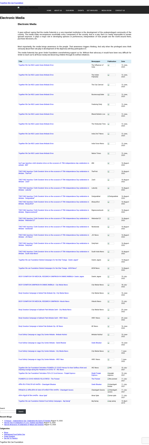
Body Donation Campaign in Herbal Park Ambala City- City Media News (44, 293)
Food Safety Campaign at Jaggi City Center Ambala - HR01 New (41, 359)
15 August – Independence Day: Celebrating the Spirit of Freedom (27, 421)
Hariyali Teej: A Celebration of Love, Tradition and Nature (24, 423)
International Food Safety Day (14, 434)
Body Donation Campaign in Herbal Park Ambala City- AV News (41, 326)
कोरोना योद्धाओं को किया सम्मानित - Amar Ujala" (33, 395)
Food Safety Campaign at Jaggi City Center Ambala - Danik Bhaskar (42, 343)
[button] (58, 10)
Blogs (6, 432)
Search (2, 408)
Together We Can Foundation (11, 3)
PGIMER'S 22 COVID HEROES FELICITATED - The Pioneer (39, 379)
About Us (58, 10)
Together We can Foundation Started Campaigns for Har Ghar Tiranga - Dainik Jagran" (48, 260)
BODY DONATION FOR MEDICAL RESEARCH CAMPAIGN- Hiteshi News (44, 301)
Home (49, 10)
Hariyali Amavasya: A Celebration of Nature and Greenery (24, 425)
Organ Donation (9, 436)
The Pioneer (96, 379)
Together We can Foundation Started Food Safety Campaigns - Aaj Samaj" (44, 401)
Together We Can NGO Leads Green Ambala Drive (36, 65)
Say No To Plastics (11, 438)
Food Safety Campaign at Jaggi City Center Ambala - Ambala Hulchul (43, 334)
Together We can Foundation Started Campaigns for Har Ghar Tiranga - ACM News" (48, 268)
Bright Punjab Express (96, 374)
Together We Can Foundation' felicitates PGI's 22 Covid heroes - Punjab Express (47, 373)
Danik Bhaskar (97, 343)
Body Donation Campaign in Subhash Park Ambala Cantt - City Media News (45, 310)
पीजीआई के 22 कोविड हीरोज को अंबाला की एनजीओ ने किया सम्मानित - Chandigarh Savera (46, 390)
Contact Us (120, 10)
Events (81, 10)
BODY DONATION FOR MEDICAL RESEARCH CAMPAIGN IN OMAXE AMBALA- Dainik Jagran (51, 276)
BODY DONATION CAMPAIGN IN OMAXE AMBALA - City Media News (43, 285)
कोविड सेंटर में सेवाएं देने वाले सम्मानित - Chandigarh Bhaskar (37, 384)
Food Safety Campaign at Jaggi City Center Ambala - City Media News (43, 351)
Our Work (70, 10)
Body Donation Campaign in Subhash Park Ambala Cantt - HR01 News (43, 318)
